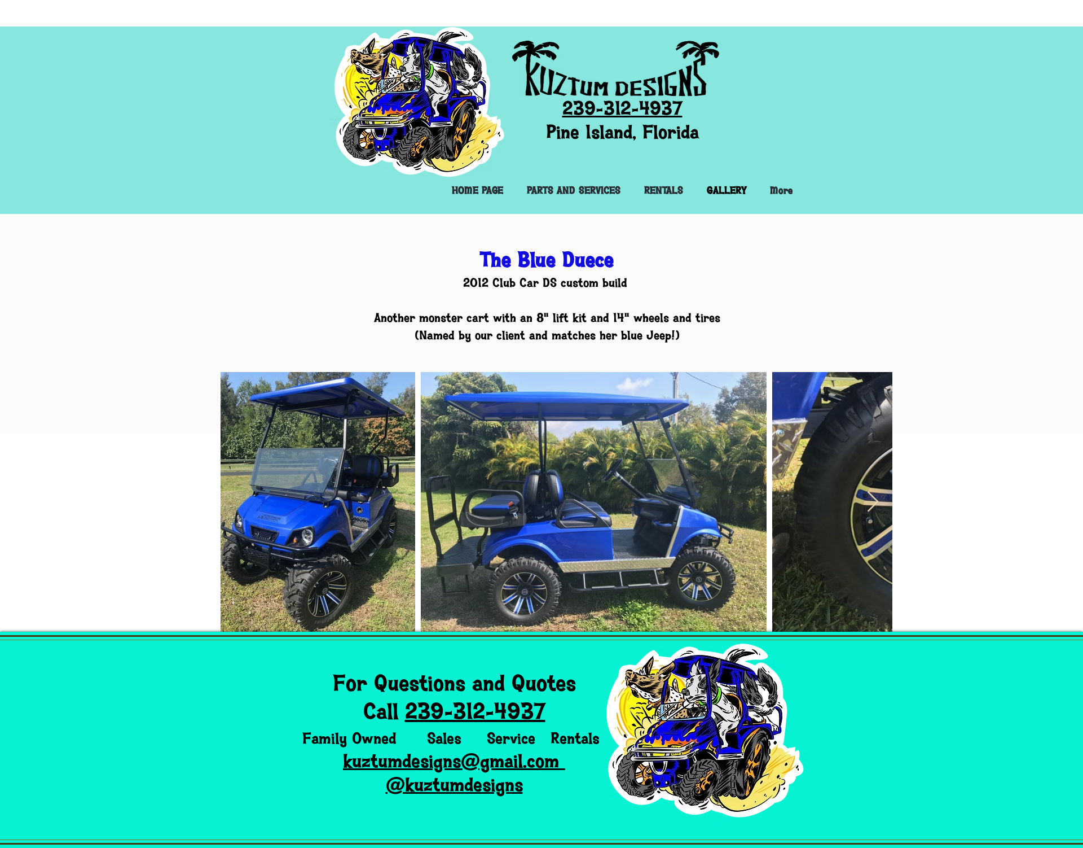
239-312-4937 (475, 711)
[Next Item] (872, 502)
